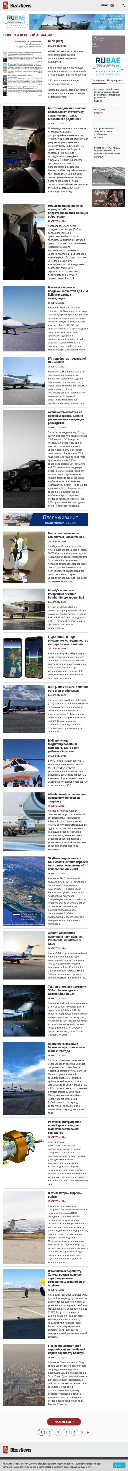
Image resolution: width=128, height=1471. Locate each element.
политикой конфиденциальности (73, 1466)
